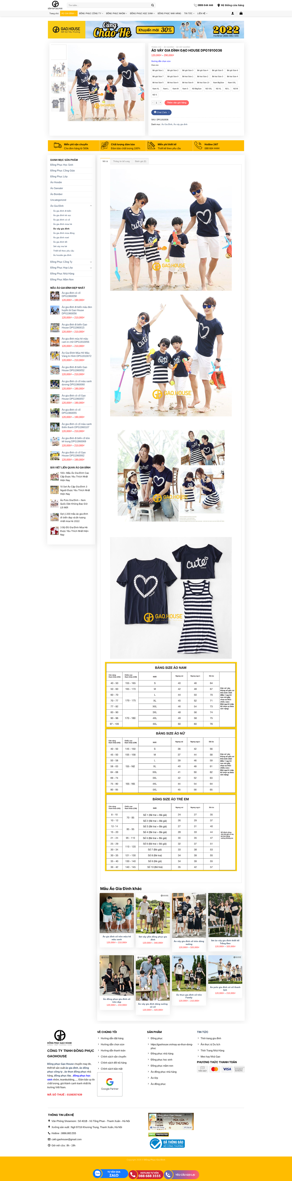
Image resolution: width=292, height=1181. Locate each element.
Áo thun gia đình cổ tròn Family (189, 996)
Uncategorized (58, 200)
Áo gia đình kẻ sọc (62, 215)
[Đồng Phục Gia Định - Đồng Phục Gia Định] (55, 5)
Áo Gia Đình (169, 47)
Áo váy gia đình (183, 47)
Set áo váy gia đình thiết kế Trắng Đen (225, 942)
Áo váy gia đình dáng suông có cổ (153, 1005)
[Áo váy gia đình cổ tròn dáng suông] (189, 915)
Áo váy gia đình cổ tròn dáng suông (189, 942)
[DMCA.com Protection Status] (158, 1134)
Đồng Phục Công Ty (61, 262)
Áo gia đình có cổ (61, 219)
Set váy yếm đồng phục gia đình (153, 938)
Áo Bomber (56, 194)
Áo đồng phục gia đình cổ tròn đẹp (116, 1000)
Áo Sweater (56, 188)
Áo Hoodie (56, 182)
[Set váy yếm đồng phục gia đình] (153, 913)
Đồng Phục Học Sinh (61, 165)
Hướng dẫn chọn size (160, 61)
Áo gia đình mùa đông (64, 233)
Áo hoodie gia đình (62, 255)
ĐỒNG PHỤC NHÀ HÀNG (169, 13)
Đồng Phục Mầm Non (62, 279)
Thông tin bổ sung (121, 161)
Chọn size (155, 65)
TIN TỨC (188, 13)
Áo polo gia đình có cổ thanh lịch (225, 988)
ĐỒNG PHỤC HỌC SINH (141, 13)
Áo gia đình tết (60, 242)
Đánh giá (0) (140, 161)
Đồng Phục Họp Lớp (61, 267)
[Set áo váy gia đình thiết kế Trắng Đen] (225, 915)
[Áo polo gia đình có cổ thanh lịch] (225, 969)
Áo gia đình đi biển (62, 211)
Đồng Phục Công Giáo (62, 170)
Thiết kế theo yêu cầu (63, 250)
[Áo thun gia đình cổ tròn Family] (189, 973)
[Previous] (73, 83)
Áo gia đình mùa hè (62, 224)
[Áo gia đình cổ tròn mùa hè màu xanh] (117, 913)
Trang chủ (54, 13)
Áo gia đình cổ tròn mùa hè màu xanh (117, 938)
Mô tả (105, 161)
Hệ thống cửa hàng (232, 5)
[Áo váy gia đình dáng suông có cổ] (153, 978)
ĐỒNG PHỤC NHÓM (115, 13)
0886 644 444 (205, 5)
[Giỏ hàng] (241, 13)
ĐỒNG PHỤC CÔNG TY (90, 13)
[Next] (139, 83)
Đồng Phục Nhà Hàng (62, 273)
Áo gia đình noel (61, 237)
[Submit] (152, 5)
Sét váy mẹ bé (60, 246)
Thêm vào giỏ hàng (176, 102)
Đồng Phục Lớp (59, 176)
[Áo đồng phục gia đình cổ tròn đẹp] (117, 975)
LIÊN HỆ (201, 13)
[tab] (105, 161)
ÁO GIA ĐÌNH (67, 13)
